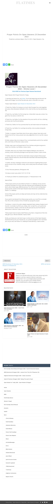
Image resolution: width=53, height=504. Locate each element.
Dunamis (6, 408)
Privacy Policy (9, 502)
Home (5, 387)
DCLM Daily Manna (8, 397)
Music (7, 439)
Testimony (8, 469)
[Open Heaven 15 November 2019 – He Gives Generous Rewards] (15, 318)
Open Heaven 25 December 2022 (26, 104)
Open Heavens (37, 39)
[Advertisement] (26, 18)
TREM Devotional (10, 466)
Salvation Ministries (11, 425)
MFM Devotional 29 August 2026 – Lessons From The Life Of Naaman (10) (21, 372)
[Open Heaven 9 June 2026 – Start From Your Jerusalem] (15, 298)
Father (23, 98)
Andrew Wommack (10, 452)
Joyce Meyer (9, 456)
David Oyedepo (9, 421)
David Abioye (9, 428)
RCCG (7, 445)
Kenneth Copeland (10, 463)
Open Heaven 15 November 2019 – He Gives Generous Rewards (14, 326)
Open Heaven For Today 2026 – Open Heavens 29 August (17, 382)
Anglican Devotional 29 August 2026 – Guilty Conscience (17, 375)
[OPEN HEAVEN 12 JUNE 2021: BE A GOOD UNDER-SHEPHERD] (38, 296)
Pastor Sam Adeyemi (11, 435)
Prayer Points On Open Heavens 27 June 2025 (37, 334)
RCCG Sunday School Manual (11, 404)
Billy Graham (9, 449)
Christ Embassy (9, 418)
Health (5, 411)
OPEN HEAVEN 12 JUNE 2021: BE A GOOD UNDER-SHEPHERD (37, 304)
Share (12, 65)
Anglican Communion (11, 473)
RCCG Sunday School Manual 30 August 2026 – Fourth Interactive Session (21, 368)
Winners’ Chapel (8, 401)
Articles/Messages (10, 442)
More (5, 415)
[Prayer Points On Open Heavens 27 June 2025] (38, 322)
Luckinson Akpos (19, 39)
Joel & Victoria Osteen (11, 459)
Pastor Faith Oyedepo (11, 432)
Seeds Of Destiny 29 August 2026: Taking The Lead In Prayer (18, 379)
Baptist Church (9, 476)
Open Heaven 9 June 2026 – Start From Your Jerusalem (14, 308)
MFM (5, 394)
